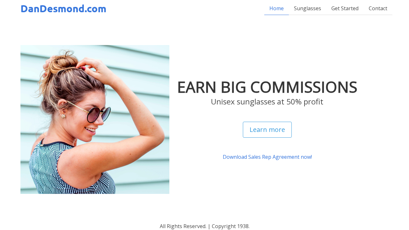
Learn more (267, 129)
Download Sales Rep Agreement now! (267, 156)
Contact (378, 8)
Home (276, 8)
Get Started (345, 8)
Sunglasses (307, 8)
